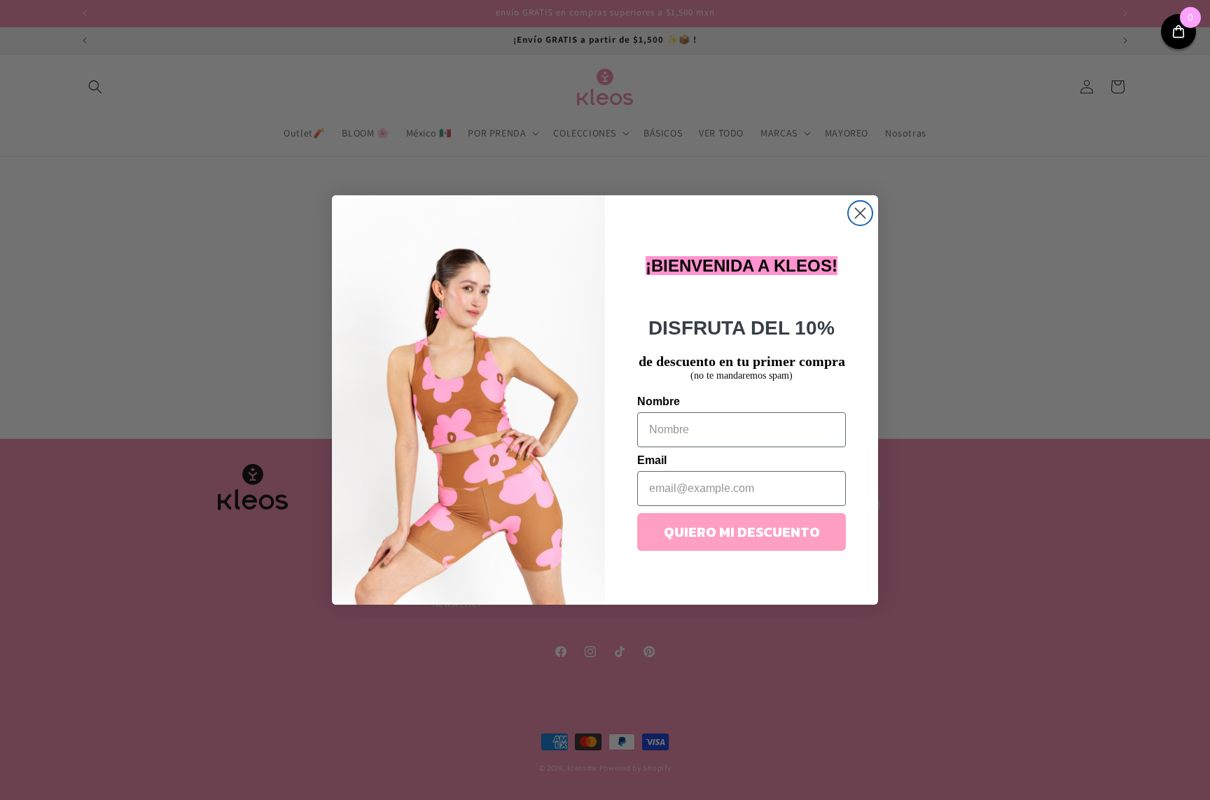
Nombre (658, 401)
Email (652, 460)
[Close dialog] (860, 213)
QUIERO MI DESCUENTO (742, 531)
